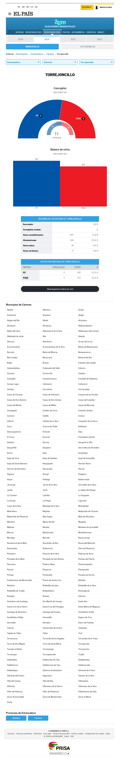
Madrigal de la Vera (51, 506)
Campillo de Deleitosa (87, 379)
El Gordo (46, 432)
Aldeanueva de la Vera (52, 331)
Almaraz (10, 341)
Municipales (32, 46)
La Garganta (83, 495)
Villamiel (11, 686)
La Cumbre (12, 495)
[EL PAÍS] (23, 13)
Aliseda (81, 336)
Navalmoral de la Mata (17, 543)
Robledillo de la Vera (87, 585)
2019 (20, 39)
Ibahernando (83, 479)
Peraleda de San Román (53, 559)
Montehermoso (85, 532)
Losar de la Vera (14, 506)
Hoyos (9, 479)
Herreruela (47, 469)
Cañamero (47, 384)
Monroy (10, 532)
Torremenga (48, 649)
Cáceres (10, 373)
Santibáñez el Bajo (15, 617)
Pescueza (11, 564)
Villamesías (83, 681)
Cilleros (10, 421)
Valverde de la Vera (86, 670)
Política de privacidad (61, 734)
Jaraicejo (11, 485)
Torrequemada (49, 654)
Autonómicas (87, 46)
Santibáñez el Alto (86, 612)
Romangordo (84, 591)
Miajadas (82, 522)
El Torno (10, 437)
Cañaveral (82, 384)
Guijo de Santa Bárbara (17, 463)
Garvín (10, 453)
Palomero (11, 554)
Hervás (81, 469)
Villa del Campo (14, 681)
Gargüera (47, 447)
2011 (73, 39)
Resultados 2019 (52, 32)
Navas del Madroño (86, 543)
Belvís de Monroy (50, 352)
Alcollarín (11, 326)
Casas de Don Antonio (16, 400)
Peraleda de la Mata (16, 559)
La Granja (11, 501)
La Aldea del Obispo (87, 490)
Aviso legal (47, 734)
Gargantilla (12, 447)
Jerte (45, 490)
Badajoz (16, 718)
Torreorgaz (12, 654)
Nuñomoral (47, 548)
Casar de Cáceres (15, 394)
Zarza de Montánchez (52, 697)
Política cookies (77, 734)
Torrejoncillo (83, 644)
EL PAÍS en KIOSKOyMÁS (53, 736)
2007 (99, 39)
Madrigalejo (83, 506)
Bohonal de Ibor (85, 357)
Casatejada (12, 410)
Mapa (108, 734)
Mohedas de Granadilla (88, 527)
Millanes (10, 527)
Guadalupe (83, 453)
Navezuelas (12, 548)
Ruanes (46, 596)
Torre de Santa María (52, 644)
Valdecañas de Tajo (51, 660)
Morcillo (46, 538)
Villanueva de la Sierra (52, 686)
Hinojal (46, 474)
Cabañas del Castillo (87, 363)
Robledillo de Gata (50, 585)
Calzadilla (11, 379)
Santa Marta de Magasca (89, 607)
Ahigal (81, 315)
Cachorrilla (47, 373)
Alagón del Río (13, 320)
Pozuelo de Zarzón (86, 575)
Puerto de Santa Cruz (52, 580)
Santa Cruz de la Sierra (17, 607)
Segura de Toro (85, 617)
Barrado (10, 352)
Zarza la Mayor (84, 697)
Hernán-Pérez (84, 463)
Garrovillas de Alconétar (88, 447)
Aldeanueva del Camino (88, 331)
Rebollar (82, 580)
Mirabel (46, 527)
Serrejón (46, 622)
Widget (101, 32)
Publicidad (37, 734)
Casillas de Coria (50, 410)
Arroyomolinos (13, 347)
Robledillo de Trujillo (16, 591)
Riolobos (11, 585)
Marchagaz (47, 516)
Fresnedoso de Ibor (86, 437)
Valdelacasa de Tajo (51, 665)
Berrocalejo (12, 357)
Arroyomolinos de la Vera (54, 347)
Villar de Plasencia (51, 691)
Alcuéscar (47, 326)
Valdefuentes (84, 660)
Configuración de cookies (94, 734)
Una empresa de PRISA (59, 745)
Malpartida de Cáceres (88, 511)
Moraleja (11, 538)
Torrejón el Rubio (14, 649)
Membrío (11, 522)
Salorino (82, 596)
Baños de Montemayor (88, 347)
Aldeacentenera (85, 326)
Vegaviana (47, 676)
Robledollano (48, 591)
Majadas (46, 511)
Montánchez (48, 532)
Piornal (10, 569)
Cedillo (46, 416)
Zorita (9, 702)
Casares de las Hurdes (88, 394)
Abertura (46, 310)
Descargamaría (14, 432)
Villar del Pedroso (14, 691)
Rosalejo (11, 596)
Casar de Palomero (51, 394)
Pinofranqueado (85, 564)
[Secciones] (9, 13)
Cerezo (81, 416)
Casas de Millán (49, 405)
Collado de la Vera (50, 421)
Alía (44, 336)
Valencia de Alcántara (52, 670)
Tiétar (45, 633)
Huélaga (46, 479)
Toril (80, 633)
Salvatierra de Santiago (17, 601)
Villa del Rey (48, 681)
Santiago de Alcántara (17, 612)
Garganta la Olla (85, 442)
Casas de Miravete (86, 405)
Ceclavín (11, 416)
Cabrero (81, 368)
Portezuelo (47, 575)
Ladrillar (46, 495)
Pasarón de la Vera (51, 554)
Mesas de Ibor (49, 522)
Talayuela (82, 628)
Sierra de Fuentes (86, 622)
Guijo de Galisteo (50, 458)
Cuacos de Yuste (50, 426)
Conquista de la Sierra (88, 421)
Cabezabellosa (13, 368)
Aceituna (46, 315)
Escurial (46, 437)
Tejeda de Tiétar (14, 633)
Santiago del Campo (51, 612)
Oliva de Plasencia (86, 548)
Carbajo (10, 389)
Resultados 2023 (33, 32)
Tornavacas (12, 638)
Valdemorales (84, 665)
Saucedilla (47, 617)
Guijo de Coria (13, 458)
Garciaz (46, 442)
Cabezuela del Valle (51, 368)
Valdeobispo (12, 670)
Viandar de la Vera (86, 676)
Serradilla (11, 622)
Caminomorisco (50, 379)
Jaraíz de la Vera (50, 485)
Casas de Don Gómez (52, 400)
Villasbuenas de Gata (87, 691)
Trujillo (81, 654)
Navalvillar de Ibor (50, 543)
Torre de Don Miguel (16, 644)
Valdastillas (12, 660)
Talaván (10, 628)
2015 (46, 39)
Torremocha (83, 649)
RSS (72, 736)
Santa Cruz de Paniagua (53, 607)
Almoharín (47, 341)
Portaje (10, 575)
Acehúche (11, 315)
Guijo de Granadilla (86, 458)
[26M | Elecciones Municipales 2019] (60, 23)
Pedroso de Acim (85, 554)
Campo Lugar (13, 384)
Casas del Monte (14, 405)
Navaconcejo (84, 538)
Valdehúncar (12, 665)
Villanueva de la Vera (87, 686)
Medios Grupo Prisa (59, 753)
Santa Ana (82, 601)
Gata (45, 453)
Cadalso (81, 373)
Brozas (46, 363)
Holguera (82, 474)
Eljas (80, 432)
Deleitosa (82, 426)
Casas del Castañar (86, 400)
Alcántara (82, 320)
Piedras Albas (49, 564)
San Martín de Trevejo (52, 601)
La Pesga (47, 501)
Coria (9, 426)
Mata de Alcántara (86, 516)
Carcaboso (47, 389)
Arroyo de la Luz (85, 341)
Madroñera (12, 511)
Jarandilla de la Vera (87, 485)
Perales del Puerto (86, 559)
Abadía (10, 310)
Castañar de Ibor (85, 410)
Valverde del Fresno (15, 676)
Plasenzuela (83, 569)
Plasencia (47, 569)
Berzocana (47, 357)
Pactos (66, 32)
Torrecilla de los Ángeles (53, 638)
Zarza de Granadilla (15, 697)
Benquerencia (84, 352)
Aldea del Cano (13, 331)
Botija (9, 363)
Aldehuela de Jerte (15, 336)
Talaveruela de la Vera (52, 628)
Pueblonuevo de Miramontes (19, 580)
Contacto (11, 734)
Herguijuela (48, 463)
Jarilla (9, 490)
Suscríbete (87, 7)
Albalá (45, 320)
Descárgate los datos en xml (60, 289)
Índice (66, 736)
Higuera (10, 474)
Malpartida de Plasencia (17, 516)
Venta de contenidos (24, 734)
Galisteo (10, 442)
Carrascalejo (84, 389)
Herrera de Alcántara (16, 469)
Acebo (81, 310)
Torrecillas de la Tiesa (88, 638)
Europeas (91, 32)
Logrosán (82, 501)
